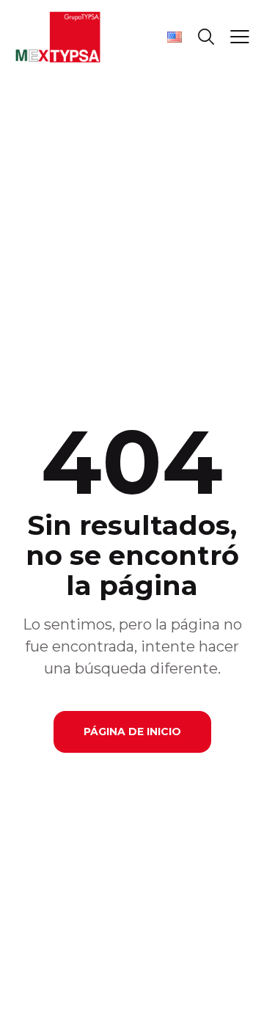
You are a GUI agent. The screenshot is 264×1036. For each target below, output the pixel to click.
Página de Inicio (132, 731)
